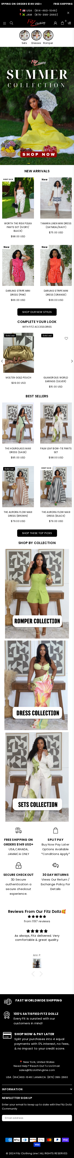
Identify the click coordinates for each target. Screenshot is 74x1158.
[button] (34, 974)
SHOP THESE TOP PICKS (37, 533)
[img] (37, 916)
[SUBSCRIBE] (67, 1118)
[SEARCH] (11, 23)
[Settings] (68, 23)
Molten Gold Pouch (18, 377)
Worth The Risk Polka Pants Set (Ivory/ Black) (18, 227)
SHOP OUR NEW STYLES (37, 312)
